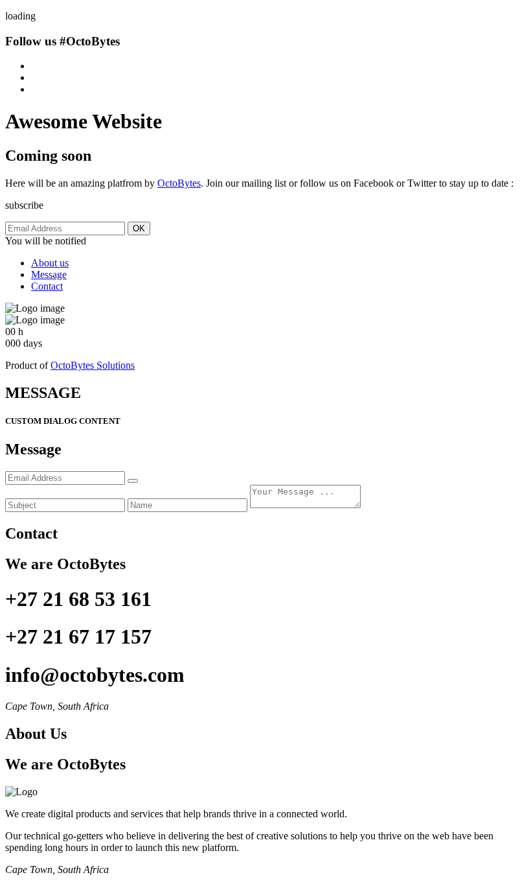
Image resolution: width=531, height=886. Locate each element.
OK (139, 228)
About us (50, 262)
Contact (47, 286)
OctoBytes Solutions (93, 365)
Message (49, 274)
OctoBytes (179, 183)
